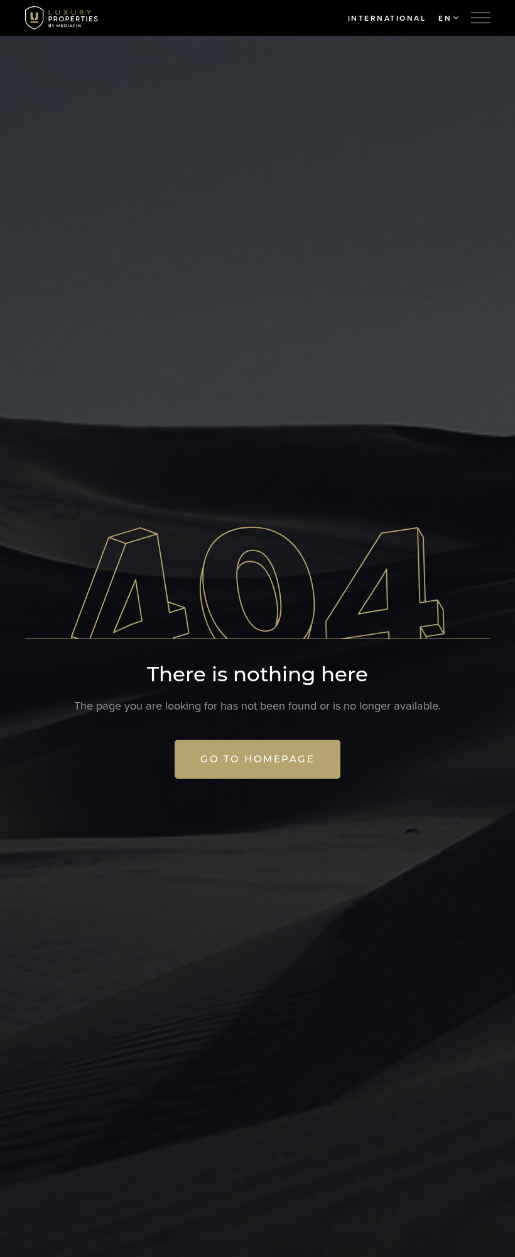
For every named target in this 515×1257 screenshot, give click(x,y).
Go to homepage (257, 759)
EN (445, 18)
